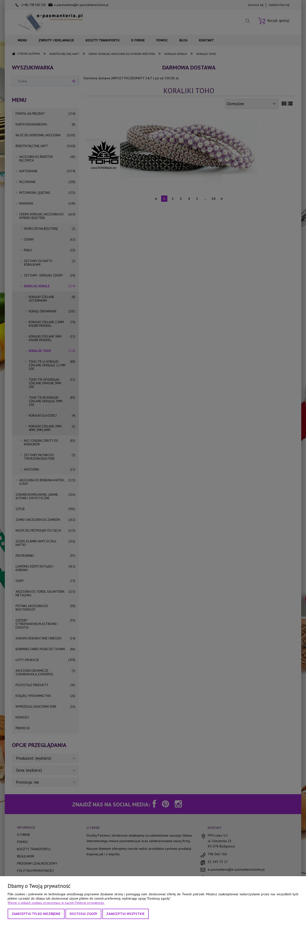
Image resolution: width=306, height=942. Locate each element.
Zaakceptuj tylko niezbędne (36, 914)
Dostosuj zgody (83, 914)
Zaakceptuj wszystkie (125, 914)
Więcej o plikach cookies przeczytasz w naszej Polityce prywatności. (56, 903)
